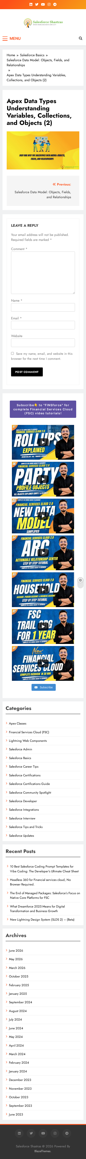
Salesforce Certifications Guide (29, 784)
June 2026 (16, 950)
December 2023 (20, 1080)
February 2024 (19, 1062)
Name (16, 300)
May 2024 (16, 1037)
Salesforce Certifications (24, 775)
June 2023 (16, 1114)
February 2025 (19, 985)
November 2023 (20, 1088)
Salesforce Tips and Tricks (26, 827)
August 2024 (18, 1011)
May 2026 (16, 959)
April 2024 (16, 1045)
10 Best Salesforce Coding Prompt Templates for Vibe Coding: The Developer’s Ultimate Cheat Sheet (44, 868)
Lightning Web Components (28, 740)
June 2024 (16, 1028)
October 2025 (18, 976)
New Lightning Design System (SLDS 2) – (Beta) (42, 919)
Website (16, 336)
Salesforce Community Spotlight (30, 792)
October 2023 (18, 1097)
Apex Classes (17, 723)
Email (16, 318)
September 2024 (20, 1002)
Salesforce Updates (21, 835)
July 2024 (15, 1019)
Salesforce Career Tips (23, 766)
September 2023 (20, 1105)
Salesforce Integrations (24, 809)
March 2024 (17, 1054)
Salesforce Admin (20, 749)
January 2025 (18, 993)
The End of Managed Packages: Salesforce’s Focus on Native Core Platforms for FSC (45, 895)
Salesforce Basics (20, 758)
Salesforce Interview (22, 818)
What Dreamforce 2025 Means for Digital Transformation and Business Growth (37, 908)
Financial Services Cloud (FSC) (29, 732)
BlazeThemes (42, 1151)
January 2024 (18, 1071)
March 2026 (17, 968)
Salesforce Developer (23, 801)
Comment (19, 248)
